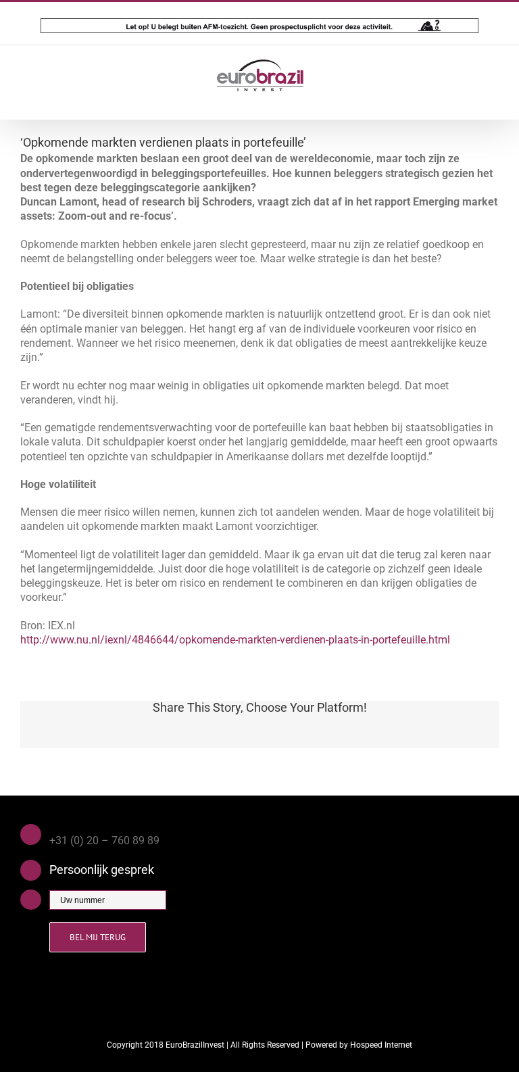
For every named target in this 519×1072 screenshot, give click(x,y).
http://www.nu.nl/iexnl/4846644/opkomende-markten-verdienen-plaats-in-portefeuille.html (235, 639)
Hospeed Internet (381, 1045)
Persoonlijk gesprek (101, 869)
